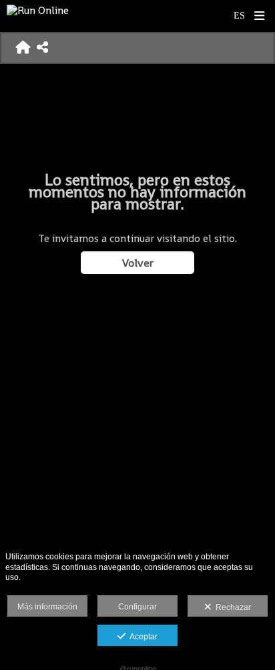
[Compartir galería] (42, 48)
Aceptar (141, 636)
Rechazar (231, 607)
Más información (47, 606)
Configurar (137, 606)
